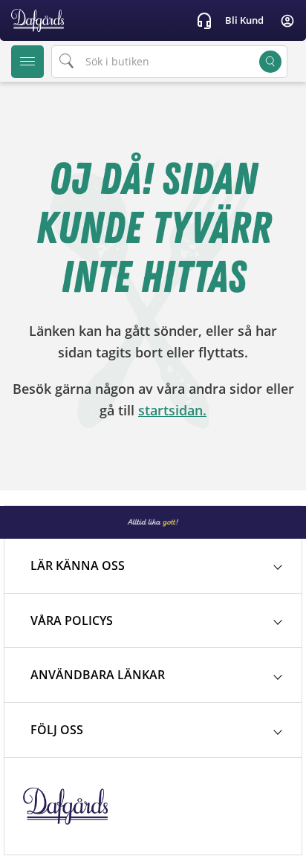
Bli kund (244, 20)
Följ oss (56, 730)
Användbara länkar (97, 675)
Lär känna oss (77, 565)
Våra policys (71, 620)
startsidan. (172, 410)
